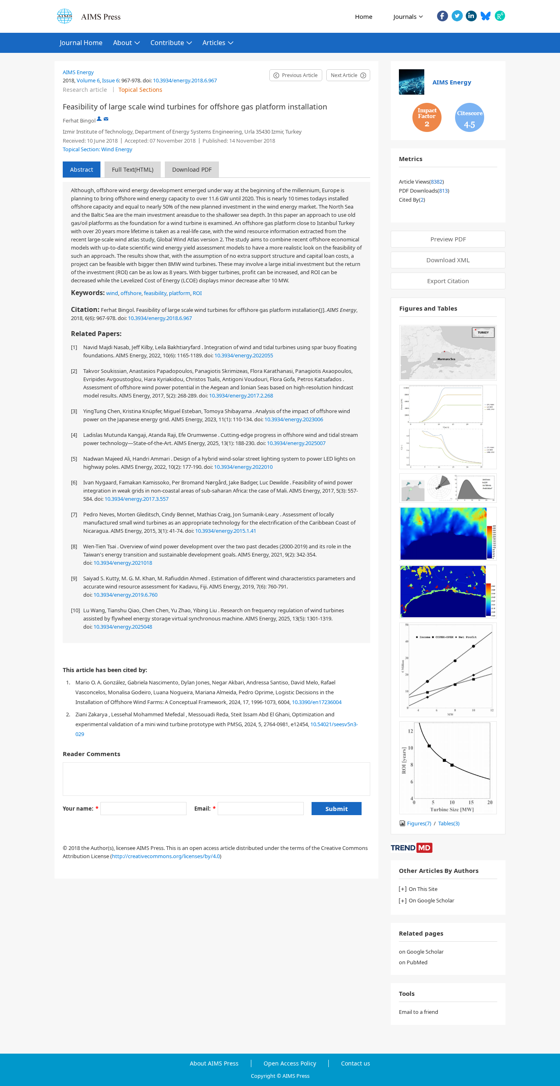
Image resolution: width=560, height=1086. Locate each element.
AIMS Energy (78, 72)
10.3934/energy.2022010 (243, 466)
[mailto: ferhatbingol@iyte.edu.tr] (106, 118)
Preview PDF (448, 239)
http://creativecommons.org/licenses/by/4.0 (166, 856)
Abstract (81, 169)
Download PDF (192, 169)
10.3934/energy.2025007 (296, 443)
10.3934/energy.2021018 (122, 562)
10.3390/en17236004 (316, 702)
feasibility (155, 293)
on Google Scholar (421, 951)
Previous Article (300, 75)
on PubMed (413, 962)
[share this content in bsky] (485, 15)
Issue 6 (110, 80)
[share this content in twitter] (456, 15)
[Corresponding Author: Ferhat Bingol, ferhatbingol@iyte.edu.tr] (99, 118)
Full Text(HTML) (132, 169)
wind (112, 293)
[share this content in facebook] (442, 15)
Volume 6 (88, 80)
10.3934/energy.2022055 (243, 355)
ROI (197, 293)
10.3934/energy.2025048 (122, 626)
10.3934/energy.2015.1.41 (225, 530)
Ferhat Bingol (79, 120)
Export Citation (448, 281)
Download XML (448, 260)
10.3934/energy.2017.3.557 (136, 498)
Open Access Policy (290, 1063)
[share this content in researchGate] (499, 15)
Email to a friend (418, 1012)
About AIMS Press (214, 1063)
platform (179, 293)
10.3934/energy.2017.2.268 (241, 395)
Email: (205, 808)
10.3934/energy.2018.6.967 (185, 80)
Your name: (80, 808)
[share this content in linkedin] (471, 15)
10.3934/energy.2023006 (293, 419)
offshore (131, 293)
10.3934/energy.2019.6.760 (125, 594)
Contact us (355, 1063)
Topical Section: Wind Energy (97, 149)
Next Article (344, 75)
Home (363, 16)
